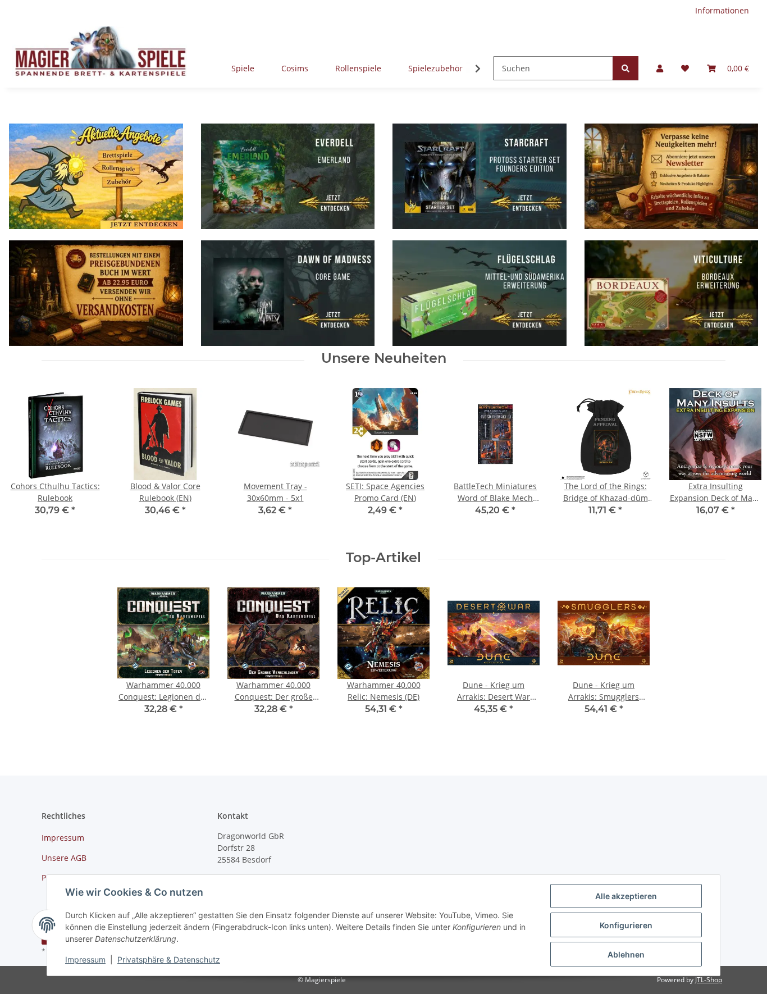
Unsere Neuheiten (383, 358)
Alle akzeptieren (626, 896)
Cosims (294, 68)
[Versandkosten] (96, 286)
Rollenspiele (358, 68)
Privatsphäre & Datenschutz (168, 959)
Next (740, 459)
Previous (28, 459)
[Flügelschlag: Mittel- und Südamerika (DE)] (479, 286)
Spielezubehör (435, 68)
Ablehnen (626, 954)
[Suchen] (625, 68)
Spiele (242, 68)
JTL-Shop (708, 979)
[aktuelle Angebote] (96, 175)
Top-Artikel (383, 558)
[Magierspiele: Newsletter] (672, 175)
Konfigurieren (626, 925)
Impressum (85, 959)
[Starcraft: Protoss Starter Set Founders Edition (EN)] (479, 175)
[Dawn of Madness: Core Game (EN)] (288, 286)
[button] (659, 68)
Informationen (722, 10)
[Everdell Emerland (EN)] (288, 175)
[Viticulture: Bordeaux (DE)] (672, 286)
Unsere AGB (64, 857)
